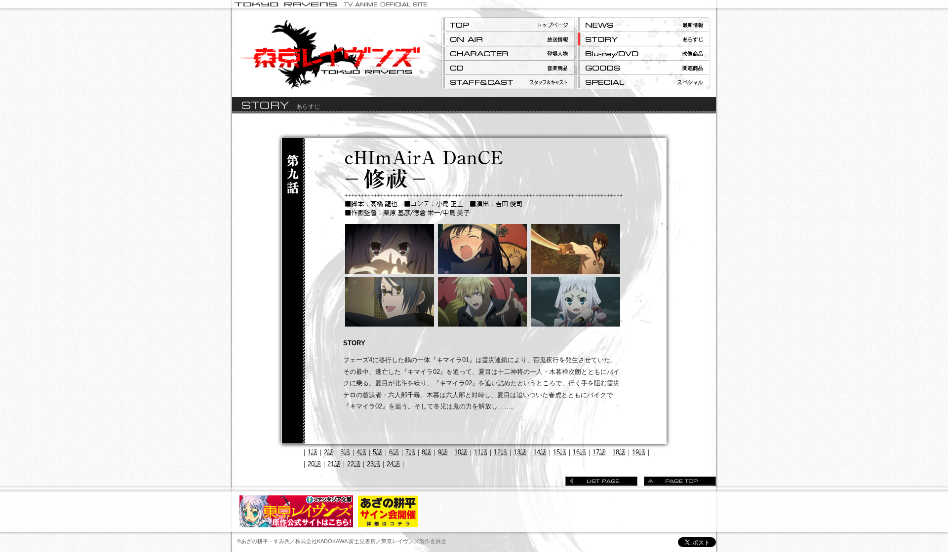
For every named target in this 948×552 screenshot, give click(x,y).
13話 (520, 452)
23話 (373, 464)
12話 (500, 452)
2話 (329, 452)
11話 (480, 452)
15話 (559, 452)
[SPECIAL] (643, 82)
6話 (394, 452)
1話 (312, 452)
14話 (540, 452)
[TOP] (508, 25)
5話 (378, 452)
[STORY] (643, 39)
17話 (599, 452)
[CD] (508, 68)
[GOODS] (643, 68)
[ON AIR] (508, 39)
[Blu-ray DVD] (643, 53)
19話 (638, 452)
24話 (393, 464)
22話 (353, 464)
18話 (619, 452)
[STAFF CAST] (508, 82)
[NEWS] (643, 25)
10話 (461, 452)
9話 (443, 452)
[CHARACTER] (508, 53)
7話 (410, 452)
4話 (361, 452)
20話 (314, 464)
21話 (334, 464)
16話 (579, 452)
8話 (427, 452)
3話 (345, 452)
